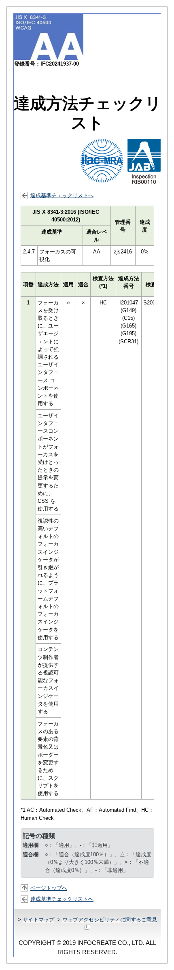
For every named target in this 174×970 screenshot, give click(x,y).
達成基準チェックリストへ (61, 195)
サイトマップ (38, 920)
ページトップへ (48, 888)
